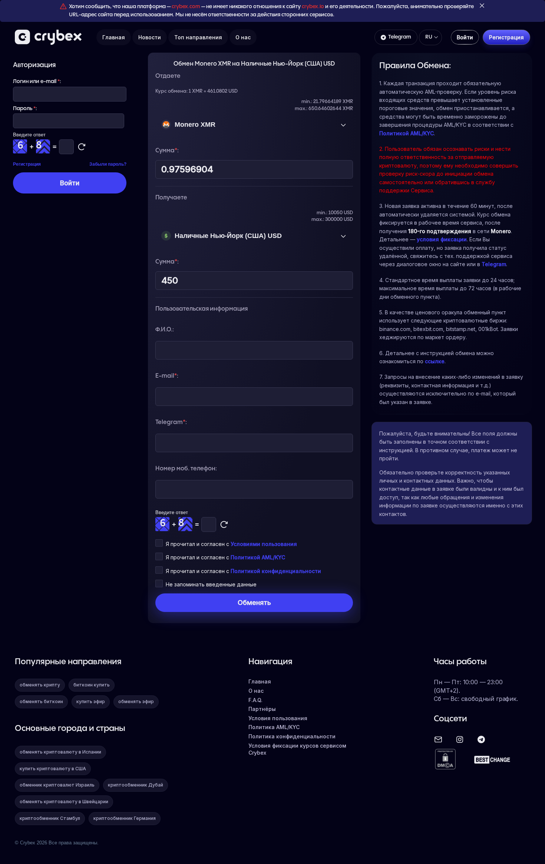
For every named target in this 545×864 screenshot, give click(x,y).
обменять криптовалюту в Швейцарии (64, 801)
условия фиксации (442, 239)
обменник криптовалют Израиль (57, 785)
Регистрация (27, 164)
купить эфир (90, 701)
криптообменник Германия (124, 818)
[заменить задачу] (224, 524)
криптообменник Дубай (135, 785)
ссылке (435, 361)
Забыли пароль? (107, 164)
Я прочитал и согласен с (231, 544)
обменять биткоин (41, 701)
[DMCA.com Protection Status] (445, 760)
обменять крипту (40, 685)
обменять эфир (136, 701)
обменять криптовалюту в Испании (60, 752)
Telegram (399, 37)
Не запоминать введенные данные (211, 584)
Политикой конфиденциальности (276, 571)
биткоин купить (91, 685)
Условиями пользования (264, 544)
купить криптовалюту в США (53, 768)
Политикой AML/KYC (258, 557)
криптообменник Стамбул (50, 818)
